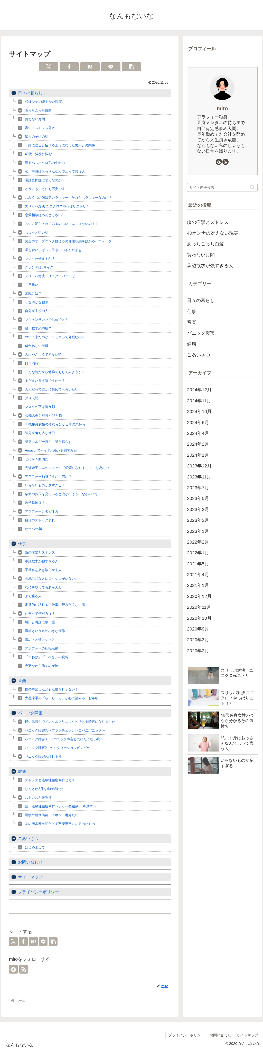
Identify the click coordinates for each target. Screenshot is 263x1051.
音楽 (22, 680)
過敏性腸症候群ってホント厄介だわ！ (53, 815)
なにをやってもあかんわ (43, 587)
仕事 (22, 544)
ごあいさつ (28, 838)
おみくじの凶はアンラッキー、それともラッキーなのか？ (68, 197)
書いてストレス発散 (40, 128)
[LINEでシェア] (110, 66)
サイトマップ (30, 877)
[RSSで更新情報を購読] (23, 969)
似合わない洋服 (36, 346)
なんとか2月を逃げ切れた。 (46, 789)
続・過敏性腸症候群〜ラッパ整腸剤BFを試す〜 (60, 806)
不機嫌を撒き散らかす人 (43, 570)
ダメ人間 (31, 398)
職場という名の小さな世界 (45, 631)
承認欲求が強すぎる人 (41, 561)
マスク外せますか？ (40, 259)
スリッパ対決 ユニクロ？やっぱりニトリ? (56, 206)
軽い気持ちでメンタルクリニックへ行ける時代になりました (70, 722)
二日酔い (31, 285)
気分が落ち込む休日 (40, 433)
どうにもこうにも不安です (45, 189)
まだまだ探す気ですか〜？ (45, 381)
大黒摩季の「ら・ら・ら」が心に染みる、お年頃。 (63, 698)
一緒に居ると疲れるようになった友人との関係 (60, 145)
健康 (22, 771)
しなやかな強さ (36, 302)
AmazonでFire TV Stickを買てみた (51, 450)
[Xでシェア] (48, 66)
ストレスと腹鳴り (38, 797)
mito (222, 108)
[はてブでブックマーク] (90, 66)
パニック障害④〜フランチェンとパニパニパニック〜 (65, 730)
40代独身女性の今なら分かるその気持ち (55, 424)
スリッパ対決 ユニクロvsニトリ (50, 276)
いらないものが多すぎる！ (45, 485)
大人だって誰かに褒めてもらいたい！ (53, 389)
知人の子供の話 (36, 136)
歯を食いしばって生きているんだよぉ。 (55, 250)
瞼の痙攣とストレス (40, 552)
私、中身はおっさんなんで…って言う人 (55, 171)
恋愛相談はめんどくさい (43, 215)
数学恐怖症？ (35, 503)
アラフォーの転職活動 (41, 648)
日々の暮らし (30, 93)
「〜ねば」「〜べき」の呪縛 (46, 657)
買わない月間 (35, 119)
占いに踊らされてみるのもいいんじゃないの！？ (61, 224)
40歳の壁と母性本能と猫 (43, 415)
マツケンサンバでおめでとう (46, 320)
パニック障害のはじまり (43, 756)
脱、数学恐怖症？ (38, 328)
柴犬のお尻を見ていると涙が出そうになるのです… (63, 494)
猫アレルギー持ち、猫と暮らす (48, 442)
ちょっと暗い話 (36, 232)
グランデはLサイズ (39, 267)
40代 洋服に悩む (38, 154)
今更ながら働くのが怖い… (45, 666)
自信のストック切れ (40, 520)
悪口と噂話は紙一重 (40, 622)
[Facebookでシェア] (69, 66)
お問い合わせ (30, 862)
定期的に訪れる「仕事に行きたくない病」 (56, 605)
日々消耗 (31, 363)
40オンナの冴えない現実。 (45, 102)
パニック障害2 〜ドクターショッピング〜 (57, 748)
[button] (131, 66)
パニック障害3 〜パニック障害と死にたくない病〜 (64, 739)
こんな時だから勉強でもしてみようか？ (55, 372)
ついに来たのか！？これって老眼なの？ (55, 337)
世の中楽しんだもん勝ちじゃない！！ (53, 689)
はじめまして (35, 847)
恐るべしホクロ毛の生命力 (45, 163)
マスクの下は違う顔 (40, 407)
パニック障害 (30, 713)
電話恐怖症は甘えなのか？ (45, 180)
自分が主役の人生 (38, 311)
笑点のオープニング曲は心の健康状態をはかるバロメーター (70, 241)
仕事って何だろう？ (40, 613)
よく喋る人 (33, 596)
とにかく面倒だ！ (38, 459)
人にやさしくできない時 (43, 354)
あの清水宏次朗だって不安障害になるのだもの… (61, 824)
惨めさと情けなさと (40, 640)
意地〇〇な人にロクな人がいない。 (51, 578)
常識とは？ (33, 293)
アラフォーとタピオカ (41, 511)
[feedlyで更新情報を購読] (13, 969)
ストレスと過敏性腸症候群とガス (50, 780)
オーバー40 (33, 529)
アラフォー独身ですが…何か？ (48, 476)
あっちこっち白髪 (38, 110)
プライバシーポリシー (38, 892)
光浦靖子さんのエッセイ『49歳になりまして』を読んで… (68, 468)
